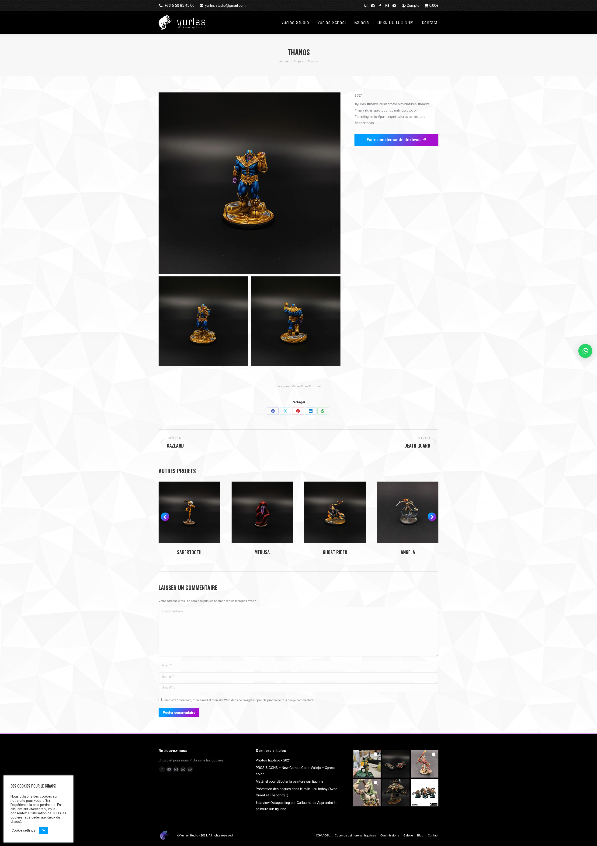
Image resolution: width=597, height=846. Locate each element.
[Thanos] (249, 183)
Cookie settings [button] (23, 830)
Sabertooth (189, 552)
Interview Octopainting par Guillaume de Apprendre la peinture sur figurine (296, 806)
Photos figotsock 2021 (273, 760)
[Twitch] (366, 5)
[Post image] (189, 512)
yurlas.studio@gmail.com (225, 5)
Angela (408, 552)
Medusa (262, 552)
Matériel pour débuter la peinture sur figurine (289, 781)
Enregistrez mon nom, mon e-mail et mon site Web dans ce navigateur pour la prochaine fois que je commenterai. (239, 700)
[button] (165, 517)
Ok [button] (43, 830)
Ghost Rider (335, 552)
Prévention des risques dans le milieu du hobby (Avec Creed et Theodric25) (296, 792)
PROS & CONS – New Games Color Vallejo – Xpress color (296, 771)
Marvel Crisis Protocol (306, 386)
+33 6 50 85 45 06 (179, 5)
